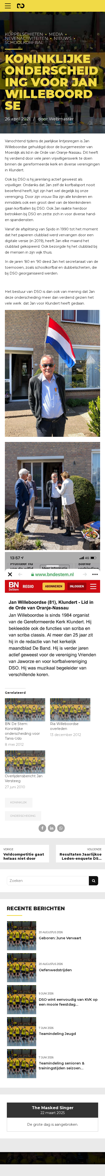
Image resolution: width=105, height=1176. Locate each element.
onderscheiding (23, 816)
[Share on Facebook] (42, 828)
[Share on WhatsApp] (61, 828)
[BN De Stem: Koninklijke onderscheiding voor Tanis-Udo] (25, 709)
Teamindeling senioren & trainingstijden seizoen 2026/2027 (61, 1068)
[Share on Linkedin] (51, 828)
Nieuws (63, 38)
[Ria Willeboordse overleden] (70, 709)
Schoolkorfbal (24, 42)
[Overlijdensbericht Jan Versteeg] (25, 761)
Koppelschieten (24, 34)
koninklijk (18, 802)
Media (56, 34)
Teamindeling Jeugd (57, 1034)
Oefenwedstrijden (55, 970)
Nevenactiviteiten (26, 38)
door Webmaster (56, 118)
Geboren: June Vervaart (60, 938)
